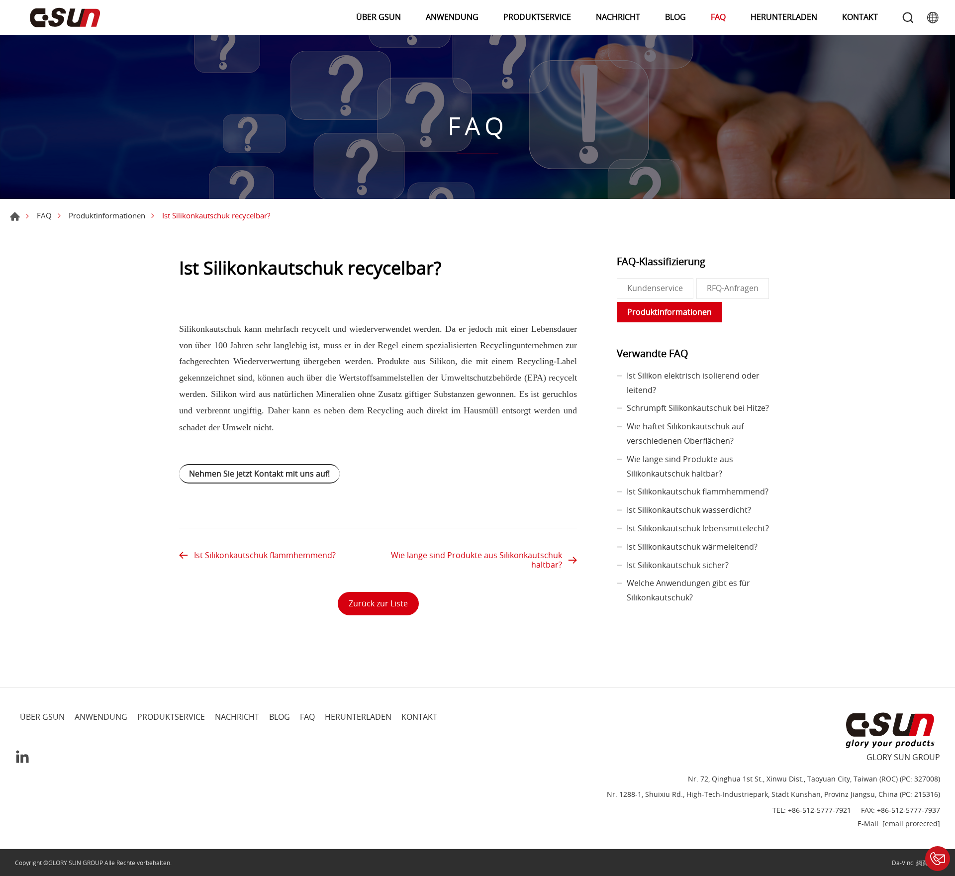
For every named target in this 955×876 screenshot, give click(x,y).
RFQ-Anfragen (733, 288)
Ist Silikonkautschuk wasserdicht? (689, 509)
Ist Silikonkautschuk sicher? (678, 565)
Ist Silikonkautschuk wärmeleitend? (692, 546)
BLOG (675, 17)
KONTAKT (860, 17)
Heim (15, 216)
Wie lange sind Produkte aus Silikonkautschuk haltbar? (476, 560)
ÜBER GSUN (378, 17)
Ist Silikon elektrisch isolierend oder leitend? (693, 382)
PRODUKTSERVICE (537, 17)
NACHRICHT (618, 17)
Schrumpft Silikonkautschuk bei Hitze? (698, 407)
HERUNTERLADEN (784, 17)
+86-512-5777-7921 (819, 810)
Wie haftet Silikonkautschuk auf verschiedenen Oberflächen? (685, 433)
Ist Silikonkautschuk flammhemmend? (265, 555)
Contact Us (937, 858)
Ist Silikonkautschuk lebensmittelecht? (698, 528)
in (22, 756)
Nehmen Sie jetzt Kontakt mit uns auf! (259, 473)
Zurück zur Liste (378, 603)
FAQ (718, 17)
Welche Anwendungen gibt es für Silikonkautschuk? (688, 590)
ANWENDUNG (452, 17)
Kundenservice (655, 288)
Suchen (907, 17)
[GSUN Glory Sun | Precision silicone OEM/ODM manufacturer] (64, 17)
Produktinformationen (107, 215)
